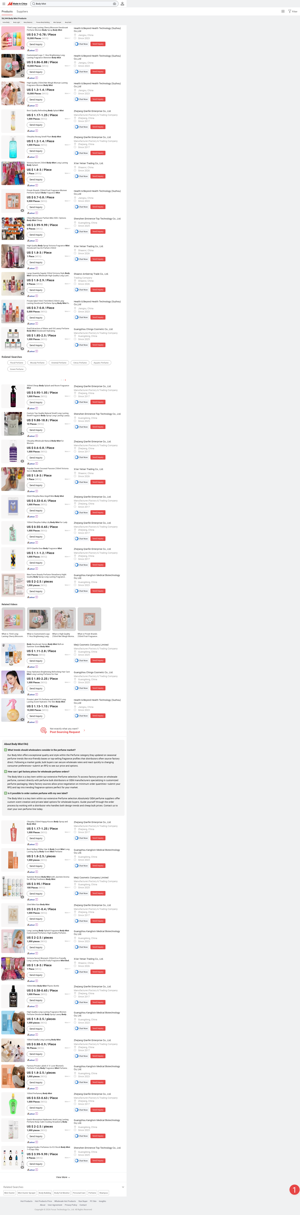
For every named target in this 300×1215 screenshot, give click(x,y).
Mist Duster (9, 1192)
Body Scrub (51, 362)
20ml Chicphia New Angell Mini (45, 496)
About (42, 1205)
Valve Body (5, 22)
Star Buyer (83, 1201)
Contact (83, 1205)
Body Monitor (10, 362)
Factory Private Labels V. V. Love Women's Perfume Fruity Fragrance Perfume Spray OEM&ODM (47, 1067)
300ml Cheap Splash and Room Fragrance (48, 386)
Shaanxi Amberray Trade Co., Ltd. (91, 273)
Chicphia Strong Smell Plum (44, 136)
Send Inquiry (36, 44)
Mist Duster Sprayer (27, 1192)
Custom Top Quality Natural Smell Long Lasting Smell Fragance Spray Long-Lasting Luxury (48, 414)
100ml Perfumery (39, 1093)
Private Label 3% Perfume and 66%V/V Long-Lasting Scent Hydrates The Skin (46, 700)
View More (62, 1177)
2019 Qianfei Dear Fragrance (44, 548)
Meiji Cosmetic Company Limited (91, 644)
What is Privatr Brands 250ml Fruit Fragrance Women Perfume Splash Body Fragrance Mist (88, 635)
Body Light (16, 22)
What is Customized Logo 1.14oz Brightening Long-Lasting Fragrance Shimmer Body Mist (38, 635)
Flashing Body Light (13, 369)
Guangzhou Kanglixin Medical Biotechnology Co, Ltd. (97, 577)
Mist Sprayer (57, 22)
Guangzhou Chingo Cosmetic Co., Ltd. (93, 329)
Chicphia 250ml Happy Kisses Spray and (47, 822)
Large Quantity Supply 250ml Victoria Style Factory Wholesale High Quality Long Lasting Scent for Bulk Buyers (49, 274)
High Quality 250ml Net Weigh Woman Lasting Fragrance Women (47, 84)
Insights (102, 1201)
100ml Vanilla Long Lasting (44, 1039)
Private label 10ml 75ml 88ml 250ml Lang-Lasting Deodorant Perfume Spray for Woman (48, 302)
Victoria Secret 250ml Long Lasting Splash (47, 164)
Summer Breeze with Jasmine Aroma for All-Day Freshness (48, 878)
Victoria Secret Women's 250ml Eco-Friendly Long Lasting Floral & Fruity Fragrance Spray (48, 959)
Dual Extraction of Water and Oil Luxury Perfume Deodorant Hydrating (48, 329)
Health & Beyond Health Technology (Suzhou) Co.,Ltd (97, 30)
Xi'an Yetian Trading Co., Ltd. (88, 163)
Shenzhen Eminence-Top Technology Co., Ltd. (97, 218)
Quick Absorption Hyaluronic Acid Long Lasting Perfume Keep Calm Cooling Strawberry (48, 1120)
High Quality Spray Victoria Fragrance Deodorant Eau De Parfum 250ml (48, 246)
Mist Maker (94, 362)
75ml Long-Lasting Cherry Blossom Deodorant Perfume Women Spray (47, 28)
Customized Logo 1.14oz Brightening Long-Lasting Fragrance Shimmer (46, 56)
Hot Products (26, 1201)
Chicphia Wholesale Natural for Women (45, 442)
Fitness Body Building (43, 22)
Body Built (68, 22)
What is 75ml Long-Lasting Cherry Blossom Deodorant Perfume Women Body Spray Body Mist (13, 635)
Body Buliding (45, 1192)
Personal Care (79, 1192)
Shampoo (103, 1192)
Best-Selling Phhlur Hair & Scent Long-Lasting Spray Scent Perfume (48, 850)
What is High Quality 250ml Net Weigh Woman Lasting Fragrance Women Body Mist (63, 635)
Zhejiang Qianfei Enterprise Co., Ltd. (92, 111)
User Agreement (55, 1205)
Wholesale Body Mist (72, 362)
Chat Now (83, 44)
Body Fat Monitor (62, 1192)
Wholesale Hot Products (65, 1201)
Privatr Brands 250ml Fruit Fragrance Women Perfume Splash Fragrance (47, 191)
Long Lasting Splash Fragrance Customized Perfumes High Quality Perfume (48, 931)
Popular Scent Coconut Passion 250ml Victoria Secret (47, 469)
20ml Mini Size (38, 904)
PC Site (93, 1201)
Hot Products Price (43, 1201)
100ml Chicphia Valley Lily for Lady (47, 522)
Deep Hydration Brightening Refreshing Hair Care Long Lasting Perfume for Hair (48, 673)
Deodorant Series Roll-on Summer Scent (45, 645)
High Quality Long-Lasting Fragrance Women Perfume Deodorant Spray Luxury (46, 1013)
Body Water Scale (31, 362)
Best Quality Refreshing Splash (45, 110)
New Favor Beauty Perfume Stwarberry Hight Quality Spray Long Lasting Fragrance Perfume (46, 575)
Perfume (92, 1192)
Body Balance (28, 22)
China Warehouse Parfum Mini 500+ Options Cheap (46, 219)
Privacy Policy (71, 1205)
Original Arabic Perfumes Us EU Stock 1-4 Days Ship (48, 1148)
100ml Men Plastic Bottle (43, 986)
